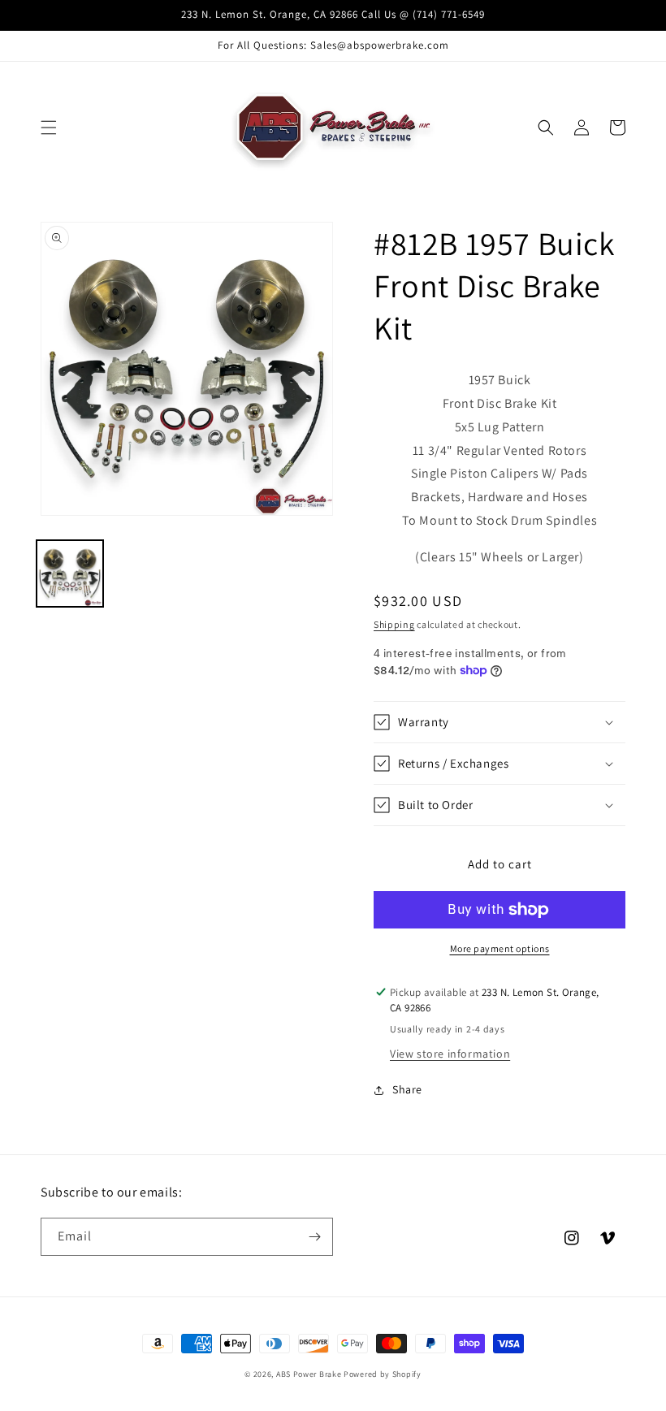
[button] (49, 127)
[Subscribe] (314, 1237)
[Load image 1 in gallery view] (70, 573)
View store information (450, 1053)
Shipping (394, 624)
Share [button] (407, 1089)
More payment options (500, 948)
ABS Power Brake (309, 1374)
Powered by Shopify (383, 1374)
